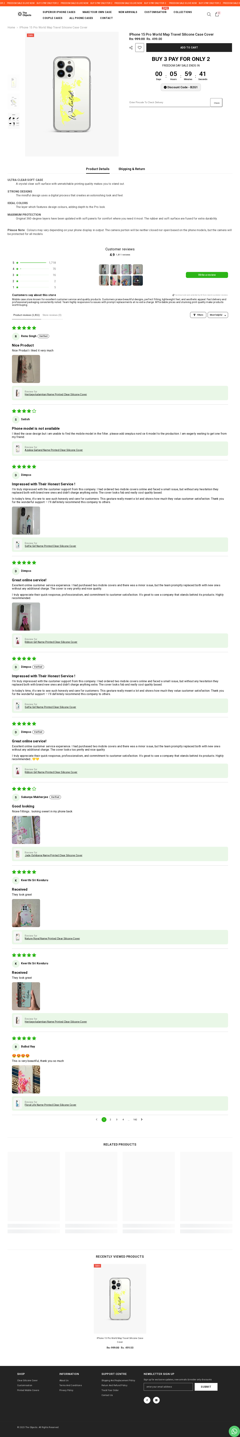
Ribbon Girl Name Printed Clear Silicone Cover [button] (51, 642)
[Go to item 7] (126, 280)
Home (11, 27)
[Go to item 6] (115, 280)
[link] (34, 1226)
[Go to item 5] (104, 280)
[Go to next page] (142, 1119)
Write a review (207, 275)
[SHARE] (132, 48)
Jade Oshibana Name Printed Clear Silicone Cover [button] (53, 855)
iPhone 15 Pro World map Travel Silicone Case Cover (120, 1340)
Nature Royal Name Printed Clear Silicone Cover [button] (52, 938)
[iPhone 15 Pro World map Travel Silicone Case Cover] (120, 1299)
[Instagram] (156, 1400)
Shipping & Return (131, 169)
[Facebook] (147, 1400)
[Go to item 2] (115, 269)
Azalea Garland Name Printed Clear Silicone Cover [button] (54, 450)
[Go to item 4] (138, 269)
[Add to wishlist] (139, 47)
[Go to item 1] (104, 269)
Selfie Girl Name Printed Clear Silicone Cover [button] (50, 546)
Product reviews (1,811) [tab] (26, 315)
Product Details (97, 169)
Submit (206, 1386)
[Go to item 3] (126, 269)
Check (217, 103)
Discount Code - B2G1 (182, 87)
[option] (72, 94)
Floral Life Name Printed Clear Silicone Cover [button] (50, 1104)
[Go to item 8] (138, 280)
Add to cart (190, 47)
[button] (34, 262)
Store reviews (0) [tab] (52, 315)
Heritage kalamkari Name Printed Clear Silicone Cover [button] (56, 394)
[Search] (209, 14)
